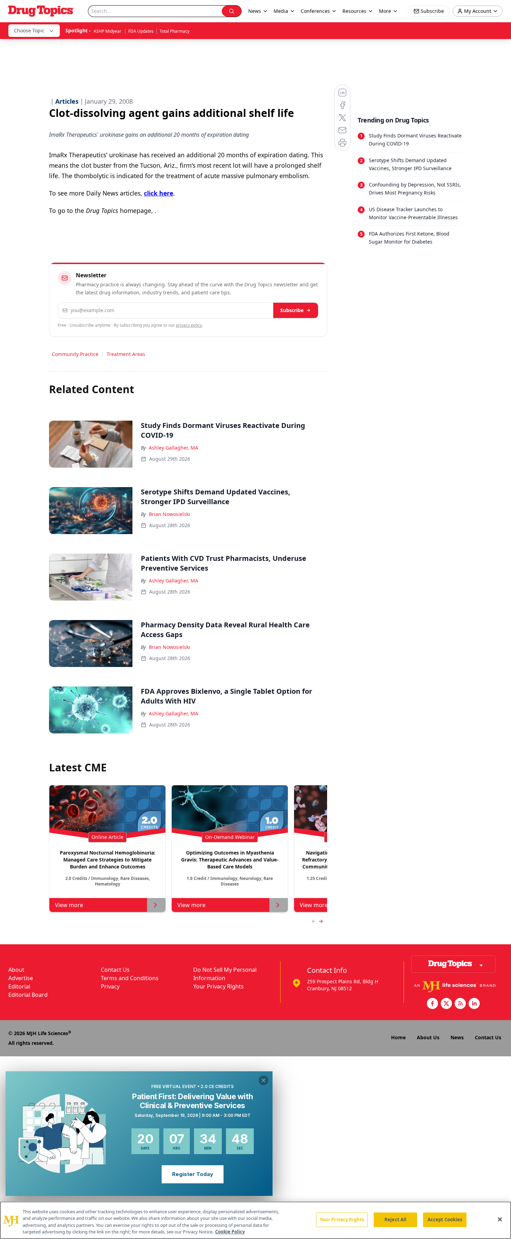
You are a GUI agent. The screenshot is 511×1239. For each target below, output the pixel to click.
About (16, 970)
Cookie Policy (230, 1232)
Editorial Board (28, 995)
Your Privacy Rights (218, 986)
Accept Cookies (445, 1219)
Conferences (315, 11)
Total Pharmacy (174, 31)
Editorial (19, 986)
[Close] (500, 1219)
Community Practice (75, 354)
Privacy (110, 986)
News (457, 1037)
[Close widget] (263, 1080)
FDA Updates (141, 31)
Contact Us (115, 970)
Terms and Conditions (130, 978)
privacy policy (189, 325)
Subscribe (291, 310)
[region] (255, 1220)
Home (398, 1037)
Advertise (20, 978)
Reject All (395, 1219)
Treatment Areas (126, 354)
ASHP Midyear (108, 31)
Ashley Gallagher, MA (173, 447)
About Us (428, 1037)
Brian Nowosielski (169, 514)
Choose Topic (29, 30)
